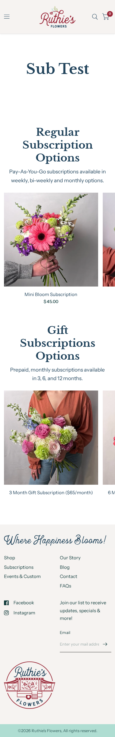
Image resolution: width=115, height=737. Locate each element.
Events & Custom (22, 576)
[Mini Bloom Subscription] (51, 240)
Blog (65, 567)
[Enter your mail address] (105, 644)
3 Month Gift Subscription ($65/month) (51, 492)
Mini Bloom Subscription (51, 294)
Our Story (70, 558)
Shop (9, 558)
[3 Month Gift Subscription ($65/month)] (51, 438)
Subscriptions (18, 567)
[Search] (95, 17)
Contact (68, 576)
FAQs (65, 586)
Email (65, 632)
